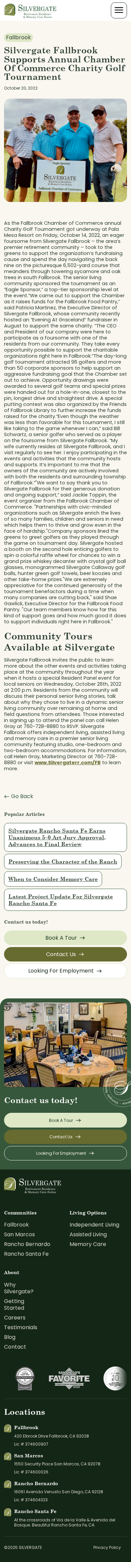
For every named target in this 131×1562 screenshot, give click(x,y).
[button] (119, 10)
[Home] (30, 10)
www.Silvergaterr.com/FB (68, 762)
